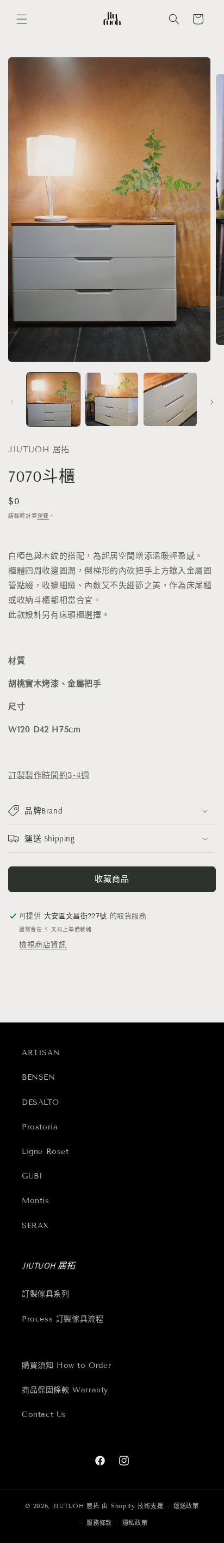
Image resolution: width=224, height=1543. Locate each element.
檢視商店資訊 (43, 944)
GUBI (32, 1176)
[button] (22, 19)
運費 (43, 515)
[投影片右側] (212, 402)
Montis (35, 1200)
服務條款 (99, 1523)
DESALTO (40, 1102)
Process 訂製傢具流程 (62, 1319)
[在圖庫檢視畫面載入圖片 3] (170, 399)
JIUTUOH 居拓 (76, 1506)
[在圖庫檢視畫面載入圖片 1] (53, 399)
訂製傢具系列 (46, 1294)
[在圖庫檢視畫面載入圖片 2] (112, 399)
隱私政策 (135, 1523)
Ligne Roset (45, 1151)
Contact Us (44, 1414)
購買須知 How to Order (66, 1365)
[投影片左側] (12, 402)
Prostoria (40, 1127)
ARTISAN (41, 1052)
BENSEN (38, 1077)
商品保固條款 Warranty (65, 1390)
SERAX (35, 1225)
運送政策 (186, 1506)
